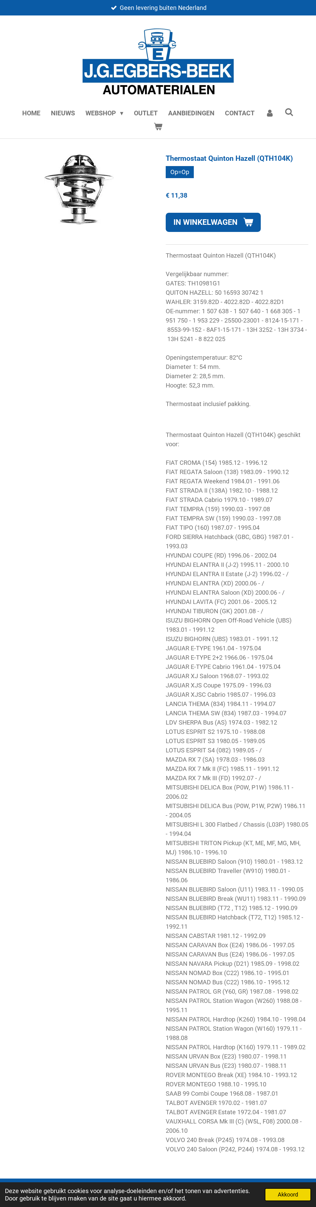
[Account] (269, 113)
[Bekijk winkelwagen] (158, 127)
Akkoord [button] (288, 1194)
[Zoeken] (289, 112)
